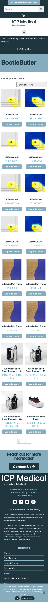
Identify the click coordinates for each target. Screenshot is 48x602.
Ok (17, 598)
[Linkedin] (21, 502)
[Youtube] (27, 502)
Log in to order (12, 124)
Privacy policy (27, 598)
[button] (24, 32)
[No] (44, 592)
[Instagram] (33, 502)
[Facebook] (15, 502)
